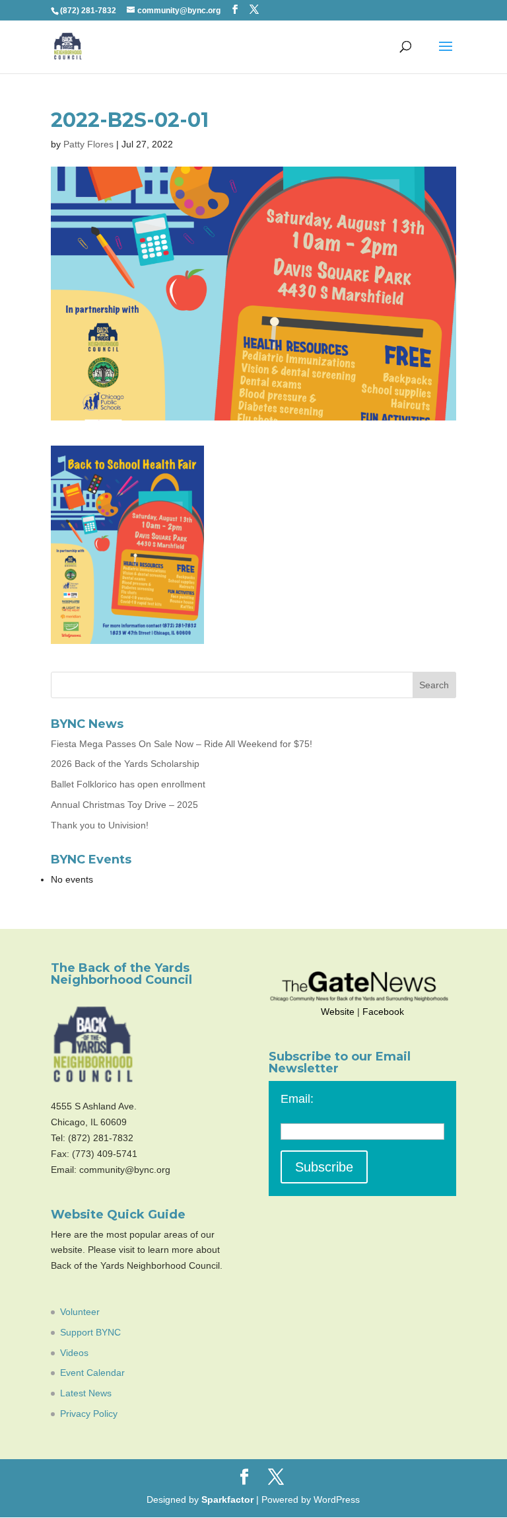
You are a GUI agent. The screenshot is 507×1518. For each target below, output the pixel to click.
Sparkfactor (227, 1499)
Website (338, 1011)
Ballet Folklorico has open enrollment (128, 784)
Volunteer (80, 1311)
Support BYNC (90, 1332)
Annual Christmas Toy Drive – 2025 (124, 804)
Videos (74, 1352)
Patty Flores (88, 144)
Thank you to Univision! (100, 825)
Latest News (86, 1393)
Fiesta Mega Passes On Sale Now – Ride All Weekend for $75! (181, 744)
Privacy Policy (89, 1413)
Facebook (383, 1011)
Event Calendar (92, 1372)
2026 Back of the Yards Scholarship (125, 763)
